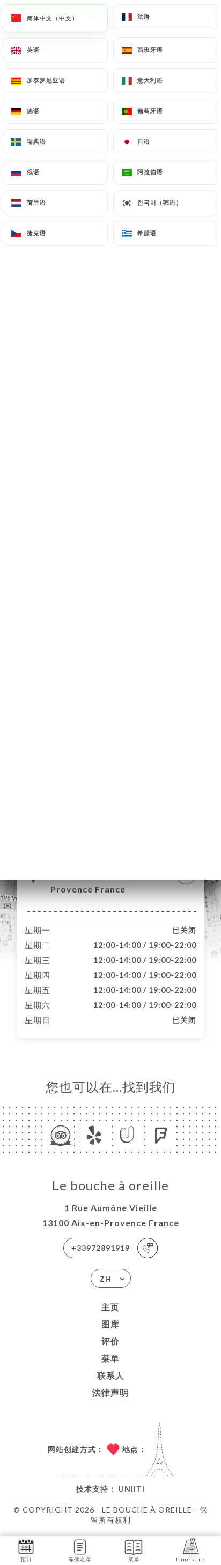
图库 (110, 1324)
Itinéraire (190, 1559)
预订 (26, 1559)
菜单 (110, 1358)
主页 (110, 1307)
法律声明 (110, 1392)
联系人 (110, 1375)
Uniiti (132, 1488)
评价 (110, 1341)
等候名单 (80, 1559)
